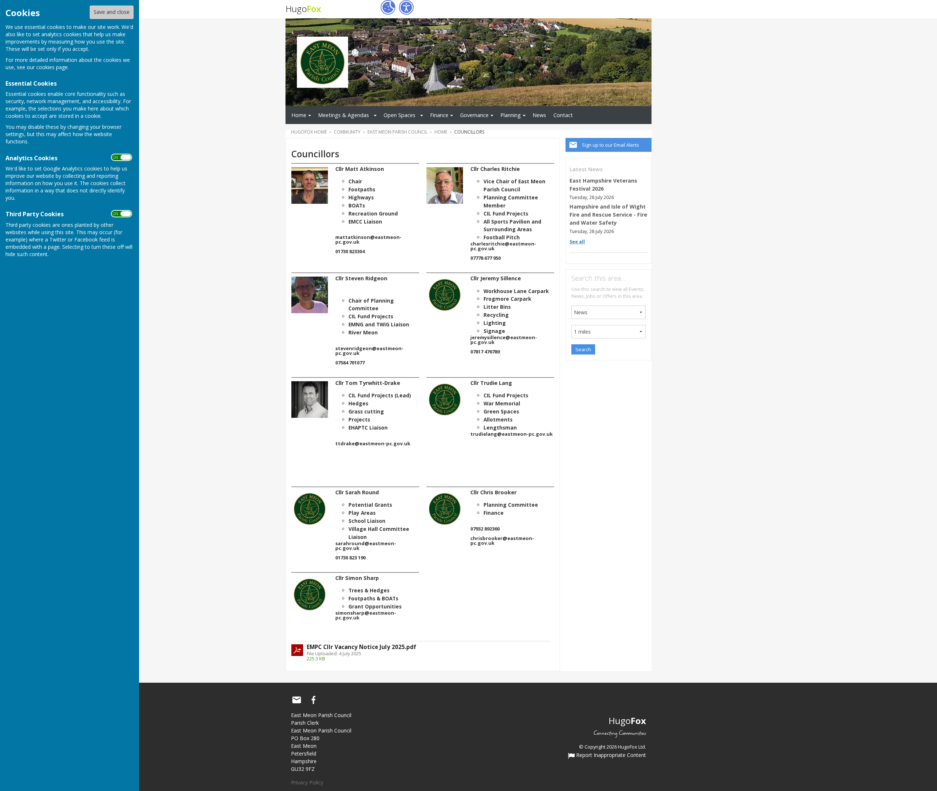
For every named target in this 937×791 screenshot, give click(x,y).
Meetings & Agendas (343, 115)
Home (298, 115)
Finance (439, 115)
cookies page (52, 67)
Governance (474, 115)
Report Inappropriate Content (610, 755)
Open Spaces (399, 115)
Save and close (112, 11)
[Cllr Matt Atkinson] (309, 185)
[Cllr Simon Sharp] (309, 594)
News (539, 115)
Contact (563, 115)
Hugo (303, 9)
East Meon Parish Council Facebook (313, 699)
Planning (510, 115)
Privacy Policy (307, 782)
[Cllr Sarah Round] (309, 509)
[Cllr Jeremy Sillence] (444, 295)
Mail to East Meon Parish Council (296, 699)
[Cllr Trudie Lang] (444, 399)
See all (577, 242)
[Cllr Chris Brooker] (444, 509)
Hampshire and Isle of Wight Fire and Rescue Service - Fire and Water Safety (608, 214)
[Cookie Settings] (388, 7)
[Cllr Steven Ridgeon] (309, 295)
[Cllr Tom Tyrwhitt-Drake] (309, 399)
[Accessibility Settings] (406, 7)
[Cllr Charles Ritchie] (444, 185)
